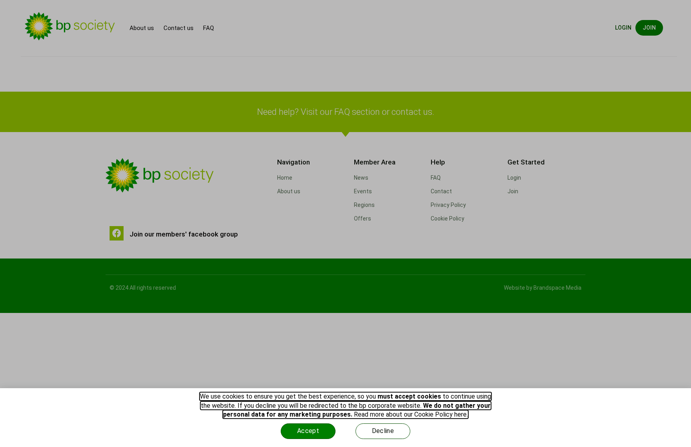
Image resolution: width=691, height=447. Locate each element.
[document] (345, 223)
